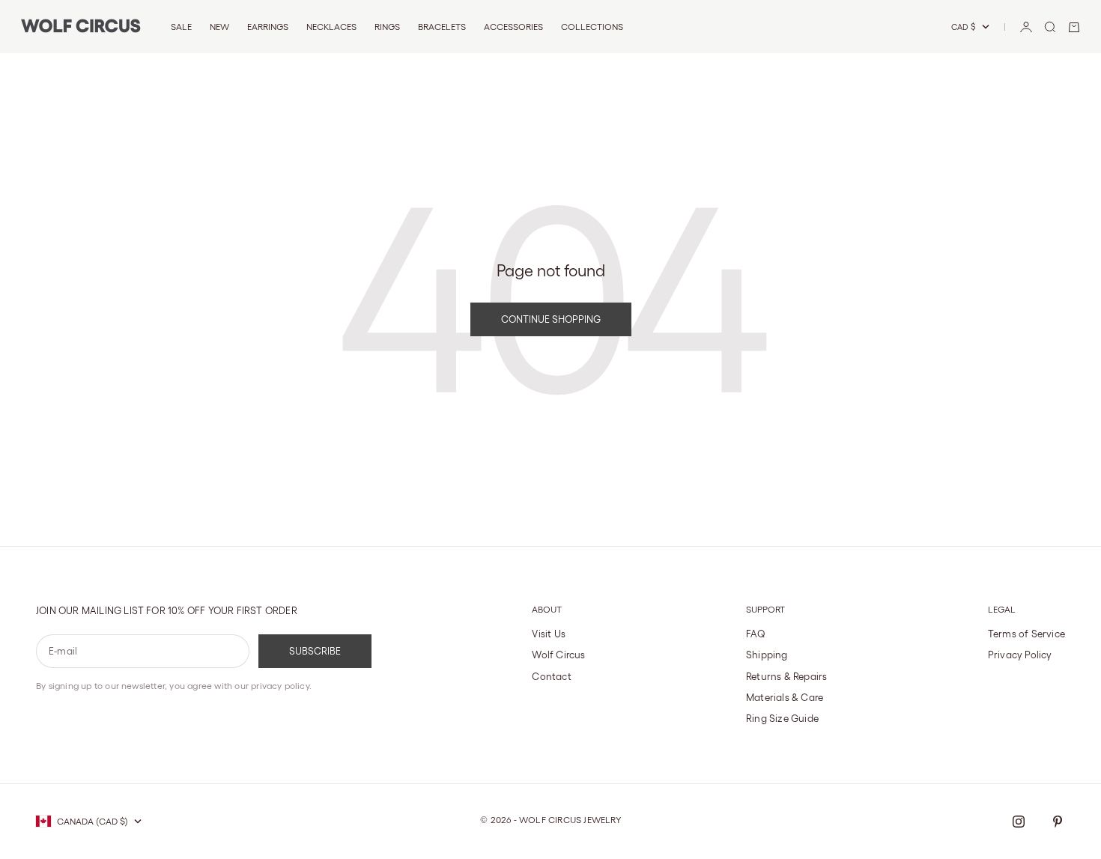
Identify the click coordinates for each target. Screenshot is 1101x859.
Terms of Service (1026, 634)
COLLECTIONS (592, 26)
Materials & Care (784, 697)
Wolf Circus (558, 655)
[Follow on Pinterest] (1057, 821)
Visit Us (548, 634)
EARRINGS (267, 26)
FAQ (756, 634)
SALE (181, 26)
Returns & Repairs (786, 676)
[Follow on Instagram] (1018, 821)
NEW (219, 26)
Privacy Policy (1020, 655)
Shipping (767, 655)
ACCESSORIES (513, 26)
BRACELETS (442, 26)
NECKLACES (331, 26)
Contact (551, 676)
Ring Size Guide (782, 718)
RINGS (387, 26)
